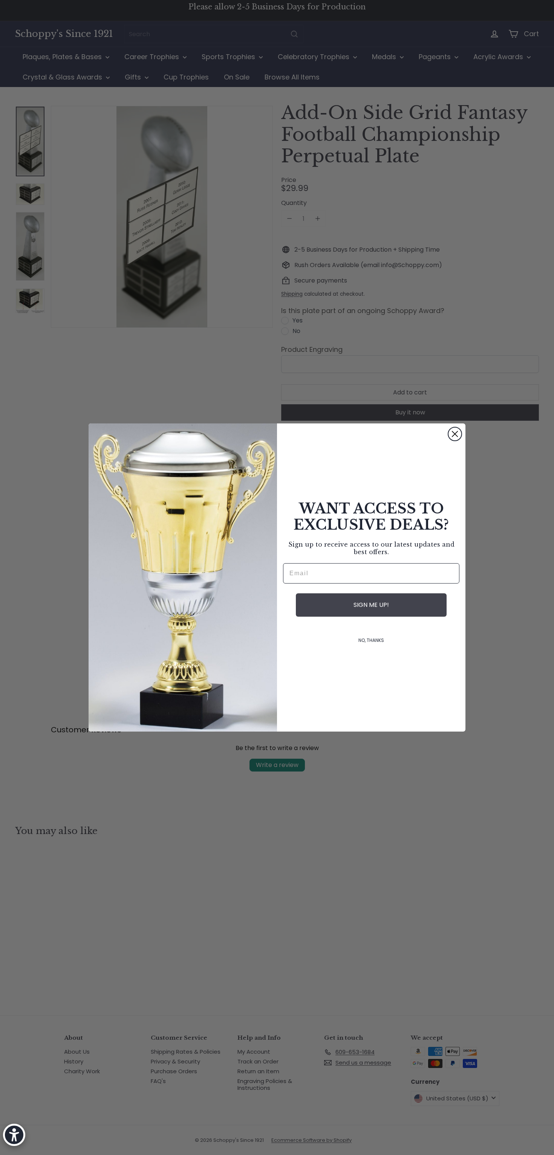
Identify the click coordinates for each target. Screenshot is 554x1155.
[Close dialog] (455, 434)
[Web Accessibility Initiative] (14, 1135)
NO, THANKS (371, 640)
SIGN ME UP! (371, 604)
